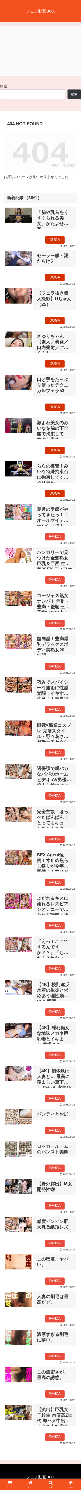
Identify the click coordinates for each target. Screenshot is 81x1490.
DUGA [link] (55, 240)
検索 (3, 86)
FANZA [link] (55, 536)
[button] (72, 906)
